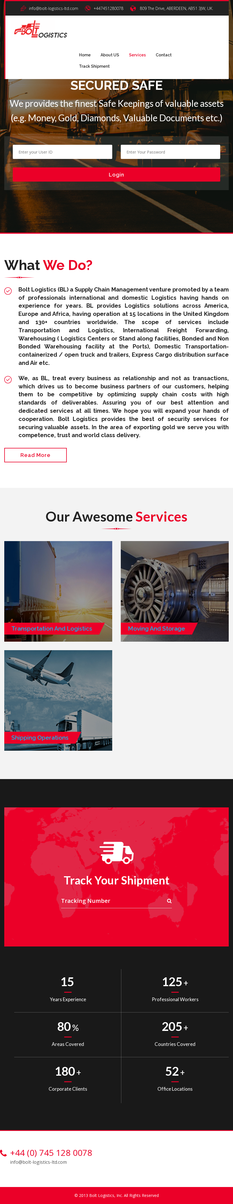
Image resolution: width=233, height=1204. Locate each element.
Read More (35, 455)
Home (85, 55)
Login (116, 175)
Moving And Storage (156, 628)
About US (110, 55)
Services (137, 55)
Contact (164, 55)
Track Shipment (94, 66)
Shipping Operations (39, 737)
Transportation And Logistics (51, 628)
